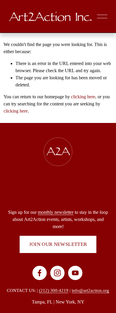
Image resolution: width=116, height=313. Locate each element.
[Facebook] (39, 273)
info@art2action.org (90, 290)
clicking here (83, 96)
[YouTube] (75, 273)
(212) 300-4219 (53, 290)
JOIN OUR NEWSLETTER (58, 244)
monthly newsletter (55, 212)
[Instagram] (57, 273)
